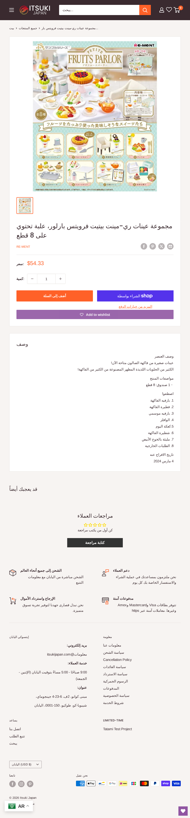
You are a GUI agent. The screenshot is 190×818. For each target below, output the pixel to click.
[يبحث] (145, 10)
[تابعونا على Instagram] (21, 784)
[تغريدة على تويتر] (161, 246)
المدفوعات (111, 688)
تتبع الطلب (17, 736)
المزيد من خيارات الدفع (135, 306)
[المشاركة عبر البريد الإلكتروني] (170, 246)
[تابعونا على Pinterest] (30, 784)
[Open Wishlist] (183, 811)
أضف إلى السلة (54, 296)
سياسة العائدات (114, 667)
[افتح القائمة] (11, 10)
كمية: (20, 279)
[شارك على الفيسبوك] (144, 246)
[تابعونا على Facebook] (12, 784)
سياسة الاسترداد (115, 674)
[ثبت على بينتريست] (152, 246)
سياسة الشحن (113, 652)
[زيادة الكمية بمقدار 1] (60, 279)
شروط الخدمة (113, 703)
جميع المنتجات (28, 28)
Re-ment (23, 246)
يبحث (13, 743)
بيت (11, 28)
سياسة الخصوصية (116, 696)
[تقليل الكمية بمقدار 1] (32, 279)
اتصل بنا (15, 729)
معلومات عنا (112, 645)
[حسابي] (161, 10)
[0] (177, 10)
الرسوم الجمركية (115, 681)
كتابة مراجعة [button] (95, 543)
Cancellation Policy (117, 660)
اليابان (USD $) (21, 764)
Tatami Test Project (117, 729)
